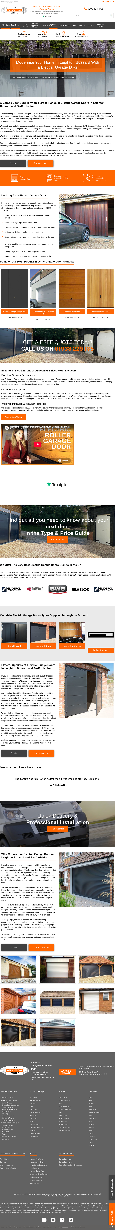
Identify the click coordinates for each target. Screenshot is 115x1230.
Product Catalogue (19, 256)
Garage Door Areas (5, 1212)
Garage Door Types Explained (39, 1174)
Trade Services (34, 1183)
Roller (31, 1106)
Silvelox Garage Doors (68, 1206)
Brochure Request (65, 1106)
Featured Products (7, 1125)
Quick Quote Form (65, 1109)
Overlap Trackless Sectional (10, 1105)
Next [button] (110, 786)
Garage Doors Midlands (61, 1208)
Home (91, 1097)
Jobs (90, 1121)
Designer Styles (7, 1127)
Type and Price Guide (6, 1097)
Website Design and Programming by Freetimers (82, 1194)
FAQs (60, 1112)
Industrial (32, 1130)
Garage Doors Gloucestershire (55, 1212)
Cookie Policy (93, 1140)
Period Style (5, 1132)
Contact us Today (13, 417)
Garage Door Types (87, 1210)
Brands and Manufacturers (8, 1136)
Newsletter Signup (94, 1112)
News (90, 1106)
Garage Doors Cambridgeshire (9, 1208)
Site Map (55, 1196)
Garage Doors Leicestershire (84, 1206)
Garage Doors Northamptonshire (80, 1203)
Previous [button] (3, 786)
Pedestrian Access (7, 1130)
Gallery (91, 1130)
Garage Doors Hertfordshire (26, 1210)
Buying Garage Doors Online (38, 1165)
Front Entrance (4, 1159)
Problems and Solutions (37, 1162)
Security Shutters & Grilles (8, 1168)
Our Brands (5, 1139)
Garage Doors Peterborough (45, 1208)
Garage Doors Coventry (76, 1208)
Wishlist (61, 1103)
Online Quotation (64, 1100)
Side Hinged (100, 650)
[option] (11, 589)
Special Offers (63, 1124)
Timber (4, 1134)
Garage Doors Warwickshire (99, 1203)
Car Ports (3, 1162)
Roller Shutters (43, 650)
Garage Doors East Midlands (8, 1210)
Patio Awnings (34, 1136)
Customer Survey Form (37, 1171)
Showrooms (63, 1121)
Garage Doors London (61, 1210)
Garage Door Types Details (8, 1100)
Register (91, 1103)
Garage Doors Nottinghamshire (21, 1212)
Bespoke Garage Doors (37, 1127)
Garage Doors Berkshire (38, 1212)
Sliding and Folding (8, 1118)
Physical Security (35, 1133)
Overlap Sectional (35, 1100)
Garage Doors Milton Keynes (27, 1208)
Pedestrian (33, 1118)
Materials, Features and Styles (9, 1123)
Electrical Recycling (36, 1180)
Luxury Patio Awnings (6, 1165)
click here (65, 1227)
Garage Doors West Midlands (92, 1208)
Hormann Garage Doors (21, 1203)
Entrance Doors (34, 1124)
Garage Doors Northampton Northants (40, 1203)
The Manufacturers (36, 1177)
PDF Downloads (64, 1118)
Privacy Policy (65, 1196)
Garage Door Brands (100, 1210)
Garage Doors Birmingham (7, 1206)
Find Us (91, 1143)
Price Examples (34, 1168)
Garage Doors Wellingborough (60, 1203)
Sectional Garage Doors (9, 1109)
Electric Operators (7, 1103)
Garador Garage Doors (6, 1203)
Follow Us (92, 1136)
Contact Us (92, 1146)
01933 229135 (35, 740)
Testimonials (63, 1115)
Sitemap (91, 1124)
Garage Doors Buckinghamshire (44, 1210)
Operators (33, 1115)
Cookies (48, 1196)
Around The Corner (8, 1116)
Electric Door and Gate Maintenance (70, 1165)
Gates (31, 1121)
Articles (91, 1127)
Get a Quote (63, 1097)
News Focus (92, 1109)
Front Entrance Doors (8, 1120)
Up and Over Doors (72, 650)
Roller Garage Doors (74, 1210)
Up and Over (33, 1097)
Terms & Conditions (65, 1130)
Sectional (32, 1103)
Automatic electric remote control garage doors (47, 1206)
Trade (112, 1188)
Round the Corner (14, 646)
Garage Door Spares (65, 1162)
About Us (91, 1100)
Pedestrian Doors (7, 1107)
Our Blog (91, 1133)
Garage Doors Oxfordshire (101, 1206)
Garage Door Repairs (65, 1159)
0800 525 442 (95, 8)
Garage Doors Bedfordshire (24, 1206)
